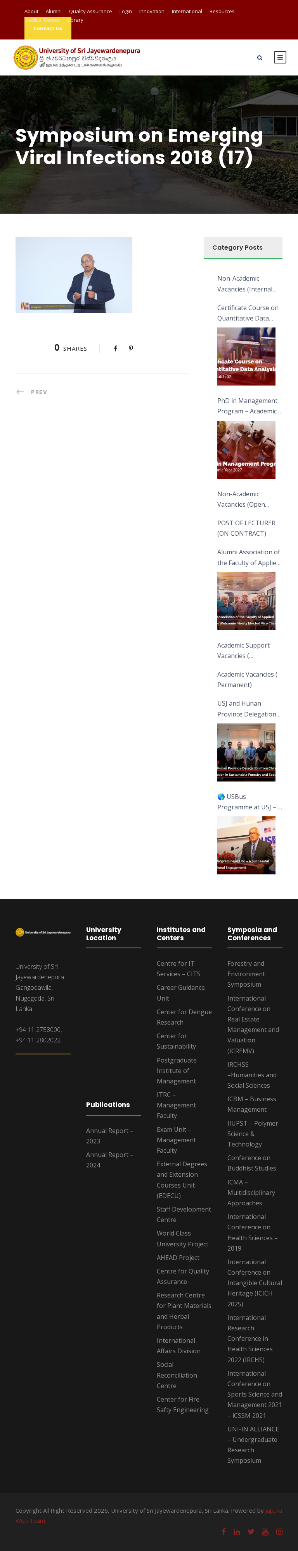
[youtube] (265, 1531)
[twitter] (251, 1531)
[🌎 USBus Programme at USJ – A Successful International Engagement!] (246, 845)
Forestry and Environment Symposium (246, 974)
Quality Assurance (90, 11)
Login (126, 11)
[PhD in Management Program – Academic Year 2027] (246, 450)
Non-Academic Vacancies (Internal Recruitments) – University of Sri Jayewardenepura (244, 284)
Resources (222, 11)
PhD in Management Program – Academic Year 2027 (247, 406)
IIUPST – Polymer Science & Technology (252, 1133)
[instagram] (279, 1531)
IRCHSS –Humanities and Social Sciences (252, 1075)
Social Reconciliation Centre (177, 1375)
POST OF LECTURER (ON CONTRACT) (246, 528)
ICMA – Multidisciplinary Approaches (251, 1192)
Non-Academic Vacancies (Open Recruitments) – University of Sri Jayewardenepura (243, 500)
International (187, 11)
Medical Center (42, 19)
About (31, 11)
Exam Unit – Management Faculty (176, 1140)
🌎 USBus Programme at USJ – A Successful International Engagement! (249, 802)
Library (75, 19)
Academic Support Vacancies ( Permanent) (243, 651)
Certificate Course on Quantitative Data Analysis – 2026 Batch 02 (248, 313)
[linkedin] (237, 1531)
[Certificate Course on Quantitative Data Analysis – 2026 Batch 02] (246, 356)
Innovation (152, 11)
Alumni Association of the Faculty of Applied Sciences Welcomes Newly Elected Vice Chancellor (248, 558)
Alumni (54, 11)
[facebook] (224, 1531)
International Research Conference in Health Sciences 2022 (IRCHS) (250, 1338)
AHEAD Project (178, 1257)
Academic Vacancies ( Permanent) (247, 679)
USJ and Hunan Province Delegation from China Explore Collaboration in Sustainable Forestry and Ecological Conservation (247, 709)
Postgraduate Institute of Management (177, 1070)
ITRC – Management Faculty (176, 1105)
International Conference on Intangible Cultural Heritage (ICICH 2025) (254, 1283)
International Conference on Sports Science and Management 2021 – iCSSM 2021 (254, 1394)
